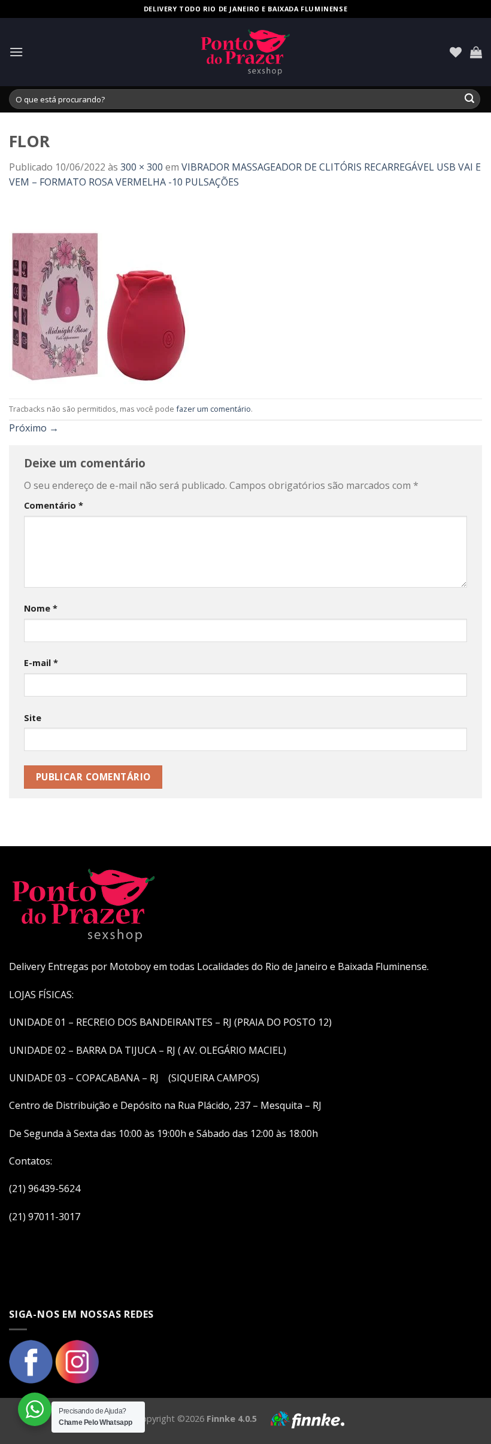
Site (32, 717)
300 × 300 (141, 167)
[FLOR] (99, 293)
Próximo (34, 427)
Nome (40, 608)
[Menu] (16, 51)
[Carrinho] (476, 52)
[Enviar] (469, 99)
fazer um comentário (213, 408)
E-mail (41, 662)
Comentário (53, 505)
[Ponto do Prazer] (245, 52)
